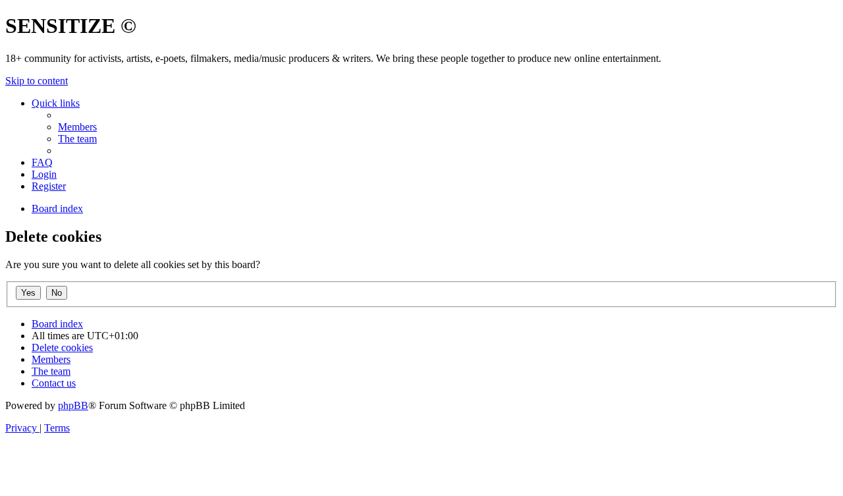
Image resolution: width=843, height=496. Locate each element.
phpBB (73, 405)
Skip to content (36, 80)
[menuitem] (77, 126)
